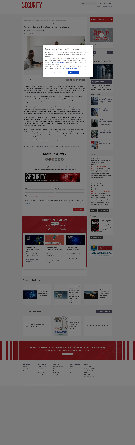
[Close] (91, 46)
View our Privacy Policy (69, 68)
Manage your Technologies (60, 72)
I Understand (73, 72)
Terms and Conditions (57, 62)
